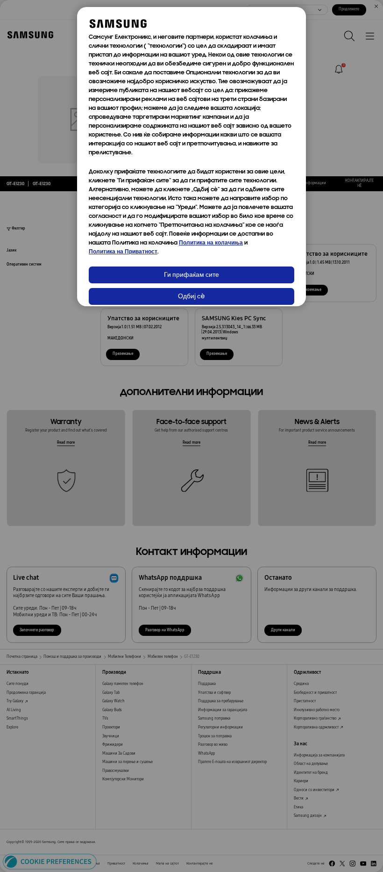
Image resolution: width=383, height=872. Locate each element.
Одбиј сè (191, 296)
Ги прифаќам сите (191, 275)
